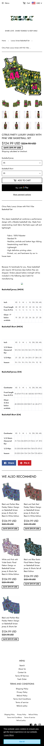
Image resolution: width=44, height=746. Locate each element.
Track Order (22, 679)
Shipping (5, 151)
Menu (7, 3)
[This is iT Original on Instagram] (39, 725)
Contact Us (22, 672)
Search (22, 665)
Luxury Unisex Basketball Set (20, 40)
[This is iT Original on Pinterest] (35, 725)
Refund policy (22, 705)
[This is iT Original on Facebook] (31, 725)
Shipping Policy (22, 688)
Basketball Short (7, 168)
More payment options (22, 194)
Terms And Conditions (22, 699)
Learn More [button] (9, 735)
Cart (28, 3)
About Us (22, 669)
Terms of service (22, 702)
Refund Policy (22, 695)
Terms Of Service (22, 675)
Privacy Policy (22, 692)
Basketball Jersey (8, 158)
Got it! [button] (22, 742)
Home (4, 40)
